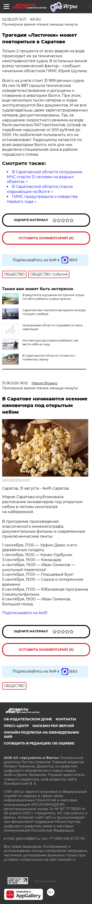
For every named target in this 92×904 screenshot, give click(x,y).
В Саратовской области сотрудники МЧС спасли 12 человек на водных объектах (44, 177)
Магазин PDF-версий (53, 726)
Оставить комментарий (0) (46, 238)
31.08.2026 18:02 (15, 383)
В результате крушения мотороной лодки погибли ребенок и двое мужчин (53, 297)
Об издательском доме (28, 719)
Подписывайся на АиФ (24, 613)
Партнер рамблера (44, 881)
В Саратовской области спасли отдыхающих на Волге (40, 189)
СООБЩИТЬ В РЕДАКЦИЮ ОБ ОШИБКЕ (39, 743)
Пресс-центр (16, 726)
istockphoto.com (16, 480)
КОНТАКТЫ (66, 719)
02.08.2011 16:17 (14, 19)
